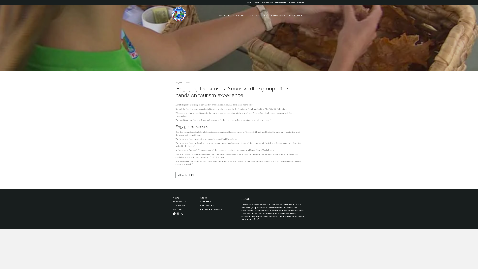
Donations (179, 205)
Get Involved (207, 205)
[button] (187, 175)
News (250, 2)
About (204, 198)
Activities (206, 202)
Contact (301, 2)
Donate (291, 2)
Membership (280, 2)
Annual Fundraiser (264, 2)
